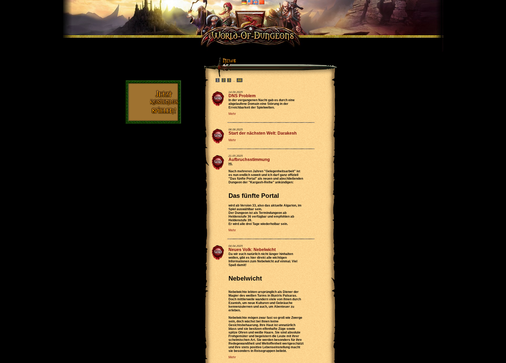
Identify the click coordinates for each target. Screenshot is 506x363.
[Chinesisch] (262, 2)
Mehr (232, 114)
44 (239, 80)
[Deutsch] (244, 2)
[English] (253, 2)
